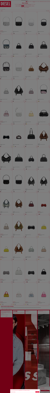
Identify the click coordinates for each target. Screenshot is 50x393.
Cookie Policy (28, 390)
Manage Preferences (20, 390)
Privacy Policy (25, 390)
